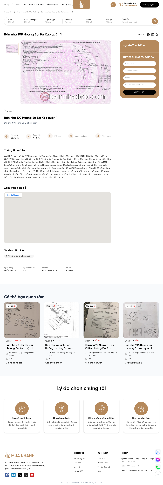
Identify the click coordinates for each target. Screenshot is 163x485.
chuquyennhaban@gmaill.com (139, 470)
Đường (88, 20)
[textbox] (94, 22)
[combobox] (94, 22)
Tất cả (109, 22)
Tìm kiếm (125, 19)
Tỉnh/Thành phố (31, 20)
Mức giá (109, 20)
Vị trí (10, 20)
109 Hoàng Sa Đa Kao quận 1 (19, 256)
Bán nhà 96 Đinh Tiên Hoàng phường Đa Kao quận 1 (58, 348)
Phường (68, 20)
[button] (148, 34)
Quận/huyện (49, 20)
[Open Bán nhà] (25, 4)
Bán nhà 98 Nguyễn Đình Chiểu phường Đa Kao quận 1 (99, 348)
